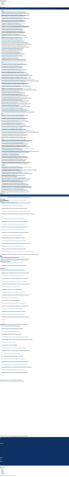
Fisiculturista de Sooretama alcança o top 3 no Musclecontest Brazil (11, 149)
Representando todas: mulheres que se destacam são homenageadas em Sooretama (14, 190)
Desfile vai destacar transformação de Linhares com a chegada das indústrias (13, 31)
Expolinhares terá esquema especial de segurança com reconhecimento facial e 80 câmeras (15, 15)
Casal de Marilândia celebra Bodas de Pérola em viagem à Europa (11, 170)
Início (2, 8)
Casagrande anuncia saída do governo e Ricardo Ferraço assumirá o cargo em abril (14, 156)
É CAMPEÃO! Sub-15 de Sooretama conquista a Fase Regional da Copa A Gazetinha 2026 (15, 163)
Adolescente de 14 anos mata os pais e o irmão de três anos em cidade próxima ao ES (14, 134)
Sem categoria (3, 455)
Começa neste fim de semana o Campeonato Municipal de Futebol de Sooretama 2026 (14, 143)
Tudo (3, 165)
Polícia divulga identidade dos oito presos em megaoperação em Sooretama (13, 123)
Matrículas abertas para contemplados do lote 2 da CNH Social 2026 (11, 38)
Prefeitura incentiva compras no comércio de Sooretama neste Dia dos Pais (13, 175)
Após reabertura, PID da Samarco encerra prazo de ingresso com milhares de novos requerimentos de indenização (19, 89)
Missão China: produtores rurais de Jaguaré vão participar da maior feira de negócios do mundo (16, 197)
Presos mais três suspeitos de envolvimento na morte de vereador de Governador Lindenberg (15, 126)
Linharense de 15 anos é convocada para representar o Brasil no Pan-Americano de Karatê (15, 26)
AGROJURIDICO (3, 444)
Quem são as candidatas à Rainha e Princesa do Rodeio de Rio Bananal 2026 (13, 32)
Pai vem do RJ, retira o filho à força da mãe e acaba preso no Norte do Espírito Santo (14, 118)
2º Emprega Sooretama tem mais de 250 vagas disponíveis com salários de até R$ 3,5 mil (15, 191)
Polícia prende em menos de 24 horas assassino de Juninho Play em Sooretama (13, 129)
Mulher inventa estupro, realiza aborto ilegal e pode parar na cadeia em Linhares (13, 265)
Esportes (2, 450)
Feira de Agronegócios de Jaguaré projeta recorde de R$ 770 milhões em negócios (14, 109)
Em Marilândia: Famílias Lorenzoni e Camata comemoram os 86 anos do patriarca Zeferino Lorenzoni (16, 173)
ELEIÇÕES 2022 (3, 449)
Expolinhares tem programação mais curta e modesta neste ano (11, 24)
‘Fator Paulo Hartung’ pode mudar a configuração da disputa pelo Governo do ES (13, 64)
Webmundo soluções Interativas (11, 465)
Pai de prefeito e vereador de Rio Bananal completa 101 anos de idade (12, 181)
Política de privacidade (4, 462)
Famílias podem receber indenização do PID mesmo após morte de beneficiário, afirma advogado (16, 186)
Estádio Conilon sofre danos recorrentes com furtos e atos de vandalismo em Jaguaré (14, 115)
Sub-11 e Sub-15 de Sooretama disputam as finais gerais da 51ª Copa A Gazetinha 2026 (15, 157)
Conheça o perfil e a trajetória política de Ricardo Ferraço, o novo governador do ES (14, 72)
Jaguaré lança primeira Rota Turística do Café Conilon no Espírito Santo (12, 29)
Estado (2, 36)
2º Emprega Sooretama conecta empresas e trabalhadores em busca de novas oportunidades (15, 106)
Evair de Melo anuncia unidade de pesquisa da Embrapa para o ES (11, 94)
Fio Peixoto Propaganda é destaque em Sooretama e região (9, 257)
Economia (2, 447)
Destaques (2, 446)
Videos (2, 191)
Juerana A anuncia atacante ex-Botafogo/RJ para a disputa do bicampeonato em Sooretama (15, 146)
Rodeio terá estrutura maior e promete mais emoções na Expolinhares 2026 (13, 20)
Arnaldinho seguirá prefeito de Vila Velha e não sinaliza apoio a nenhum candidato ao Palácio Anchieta (16, 140)
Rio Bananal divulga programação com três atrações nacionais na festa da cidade (13, 35)
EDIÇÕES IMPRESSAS (4, 448)
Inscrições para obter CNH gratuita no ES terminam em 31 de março (11, 55)
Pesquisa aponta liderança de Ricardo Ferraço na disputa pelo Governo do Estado (13, 145)
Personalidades (3, 164)
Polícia (2, 113)
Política (2, 62)
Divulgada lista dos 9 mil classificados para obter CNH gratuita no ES (11, 88)
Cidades (2, 445)
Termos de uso (3, 463)
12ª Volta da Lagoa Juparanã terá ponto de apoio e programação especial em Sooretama (15, 152)
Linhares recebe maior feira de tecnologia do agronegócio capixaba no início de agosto (14, 180)
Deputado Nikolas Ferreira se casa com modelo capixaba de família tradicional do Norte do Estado (16, 187)
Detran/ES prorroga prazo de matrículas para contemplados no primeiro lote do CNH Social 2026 (16, 44)
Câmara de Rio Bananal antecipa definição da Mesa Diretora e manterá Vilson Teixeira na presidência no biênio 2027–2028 (20, 151)
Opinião (2, 452)
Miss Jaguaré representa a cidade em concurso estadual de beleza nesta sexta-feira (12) (15, 184)
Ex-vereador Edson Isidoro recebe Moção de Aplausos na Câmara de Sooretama (13, 69)
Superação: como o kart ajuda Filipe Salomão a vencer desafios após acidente (13, 160)
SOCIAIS (2, 456)
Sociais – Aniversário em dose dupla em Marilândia (9, 176)
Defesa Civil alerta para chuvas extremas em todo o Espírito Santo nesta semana (13, 60)
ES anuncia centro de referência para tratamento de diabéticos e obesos (12, 41)
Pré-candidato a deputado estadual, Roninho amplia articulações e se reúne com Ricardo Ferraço (16, 162)
